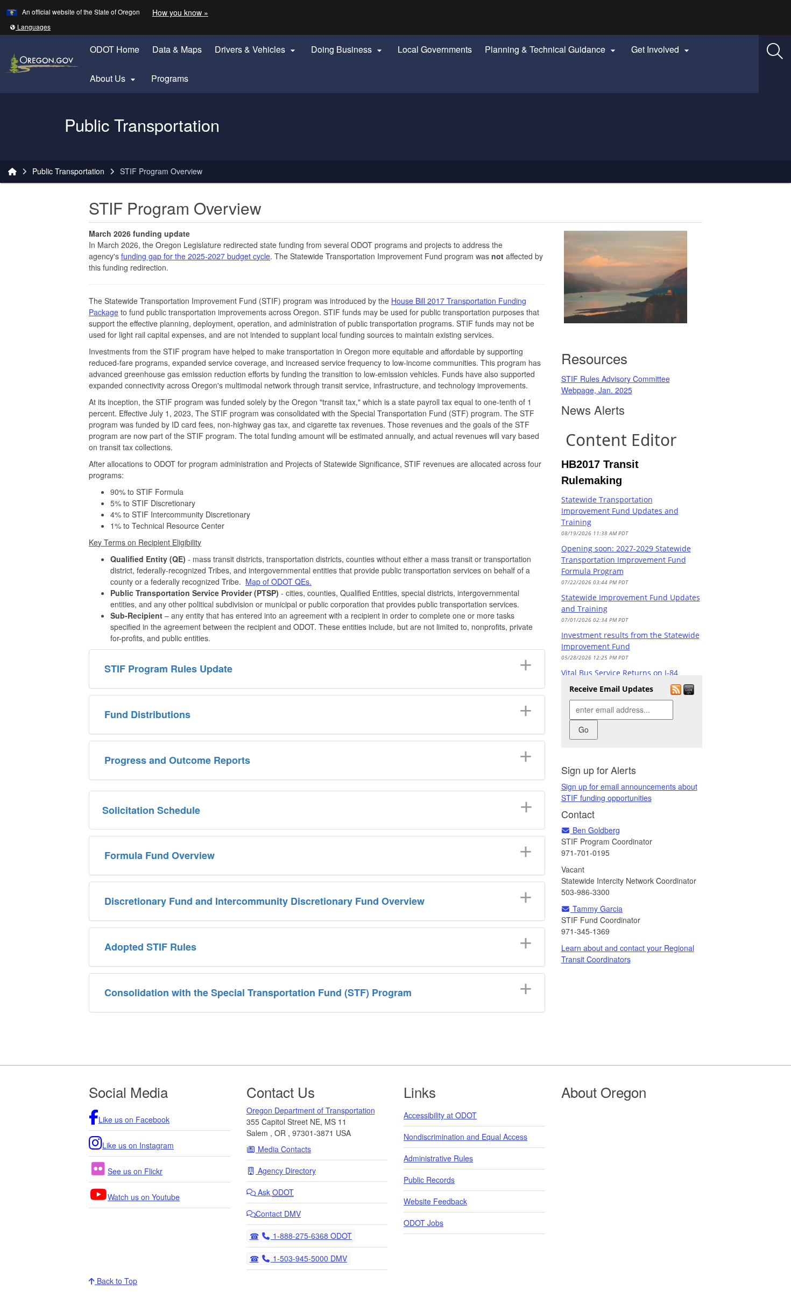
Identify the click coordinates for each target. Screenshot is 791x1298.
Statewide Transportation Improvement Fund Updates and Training (620, 510)
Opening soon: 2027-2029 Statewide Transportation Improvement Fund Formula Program (626, 559)
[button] (30, 26)
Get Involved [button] (661, 49)
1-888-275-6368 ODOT (311, 1235)
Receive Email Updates (611, 689)
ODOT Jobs (423, 1222)
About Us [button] (114, 78)
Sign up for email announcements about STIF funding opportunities (629, 792)
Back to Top (116, 1280)
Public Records (429, 1179)
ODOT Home (114, 49)
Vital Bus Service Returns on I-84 (619, 673)
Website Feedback (435, 1201)
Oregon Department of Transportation (310, 1110)
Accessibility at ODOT (440, 1115)
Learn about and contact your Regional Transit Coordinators (627, 953)
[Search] (775, 51)
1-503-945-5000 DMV (308, 1258)
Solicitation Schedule (151, 810)
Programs (169, 78)
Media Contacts (283, 1149)
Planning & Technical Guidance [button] (551, 49)
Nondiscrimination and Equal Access (465, 1136)
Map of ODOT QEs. (278, 581)
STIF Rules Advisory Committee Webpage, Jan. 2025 (615, 384)
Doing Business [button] (348, 49)
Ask (275, 1192)
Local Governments (435, 49)
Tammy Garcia (596, 908)
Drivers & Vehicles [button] (256, 49)
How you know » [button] (180, 12)
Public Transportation (68, 171)
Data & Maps (177, 49)
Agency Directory (286, 1170)
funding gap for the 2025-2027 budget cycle (195, 256)
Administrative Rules (438, 1158)
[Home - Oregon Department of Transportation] (12, 171)
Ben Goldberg (595, 830)
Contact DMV (278, 1213)
